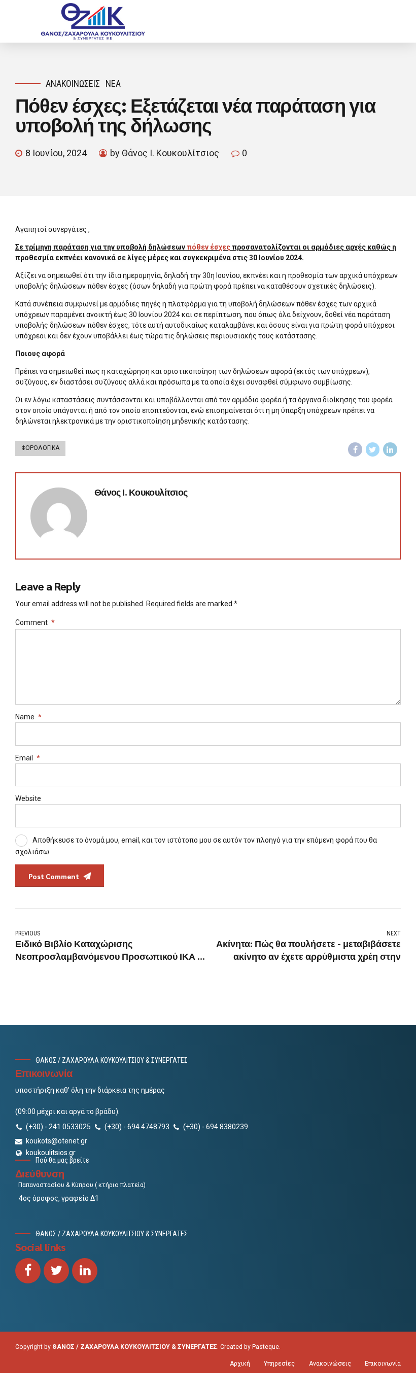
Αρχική (240, 1363)
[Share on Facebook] (355, 449)
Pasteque (265, 1346)
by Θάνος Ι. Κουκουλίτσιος (164, 153)
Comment (35, 622)
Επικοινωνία (383, 1363)
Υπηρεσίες (279, 1363)
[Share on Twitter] (373, 449)
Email (27, 758)
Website (28, 798)
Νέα (113, 83)
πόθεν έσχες (208, 247)
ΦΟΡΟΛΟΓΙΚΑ (40, 447)
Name (28, 717)
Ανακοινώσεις (73, 83)
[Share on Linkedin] (390, 449)
